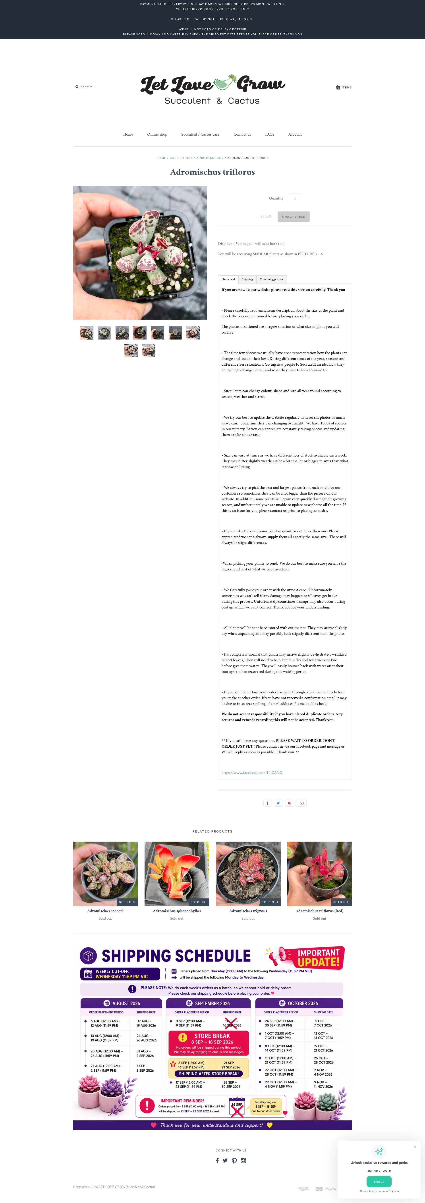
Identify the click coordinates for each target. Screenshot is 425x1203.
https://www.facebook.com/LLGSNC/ (253, 773)
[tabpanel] (285, 531)
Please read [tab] (228, 279)
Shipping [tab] (247, 279)
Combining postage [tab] (271, 279)
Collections (181, 158)
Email (302, 803)
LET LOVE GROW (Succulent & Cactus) (127, 1187)
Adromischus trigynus (248, 911)
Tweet (278, 803)
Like (267, 803)
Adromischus (208, 158)
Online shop (157, 134)
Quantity (276, 198)
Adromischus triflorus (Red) (319, 911)
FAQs (269, 134)
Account (295, 134)
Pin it (289, 803)
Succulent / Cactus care (200, 134)
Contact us (242, 134)
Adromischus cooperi (105, 911)
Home (128, 134)
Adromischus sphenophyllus (177, 911)
